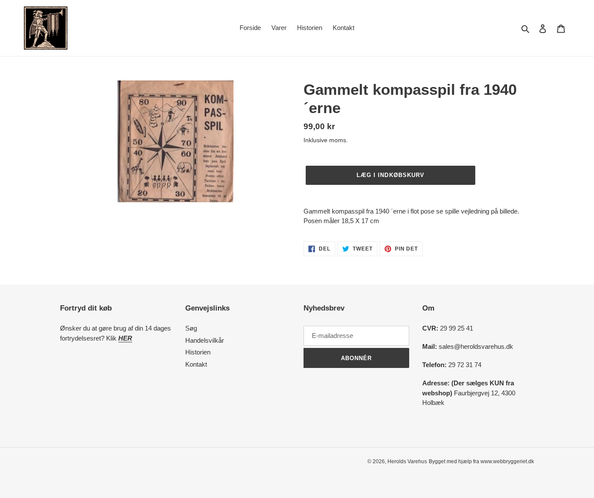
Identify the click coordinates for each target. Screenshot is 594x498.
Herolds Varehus (407, 461)
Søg (191, 328)
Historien (197, 352)
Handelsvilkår (204, 340)
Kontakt (196, 364)
